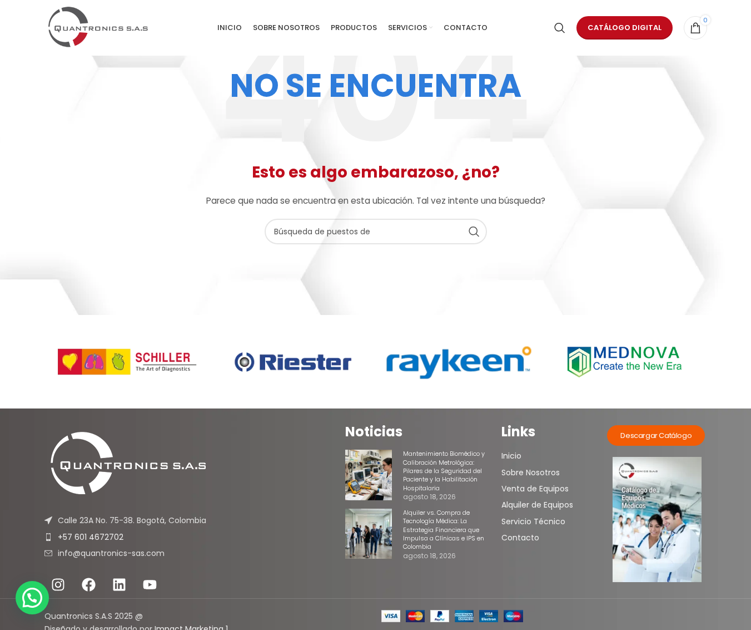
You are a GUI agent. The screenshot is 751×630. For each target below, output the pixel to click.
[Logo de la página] (98, 28)
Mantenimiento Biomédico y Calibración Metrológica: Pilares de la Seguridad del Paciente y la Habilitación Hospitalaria (444, 471)
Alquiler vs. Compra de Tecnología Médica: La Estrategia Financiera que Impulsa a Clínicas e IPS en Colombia (443, 530)
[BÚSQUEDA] (474, 231)
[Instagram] (58, 584)
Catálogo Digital (625, 27)
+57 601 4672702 (90, 537)
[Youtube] (150, 584)
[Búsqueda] (560, 28)
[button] (32, 597)
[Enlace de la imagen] (195, 464)
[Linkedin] (119, 584)
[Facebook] (89, 584)
